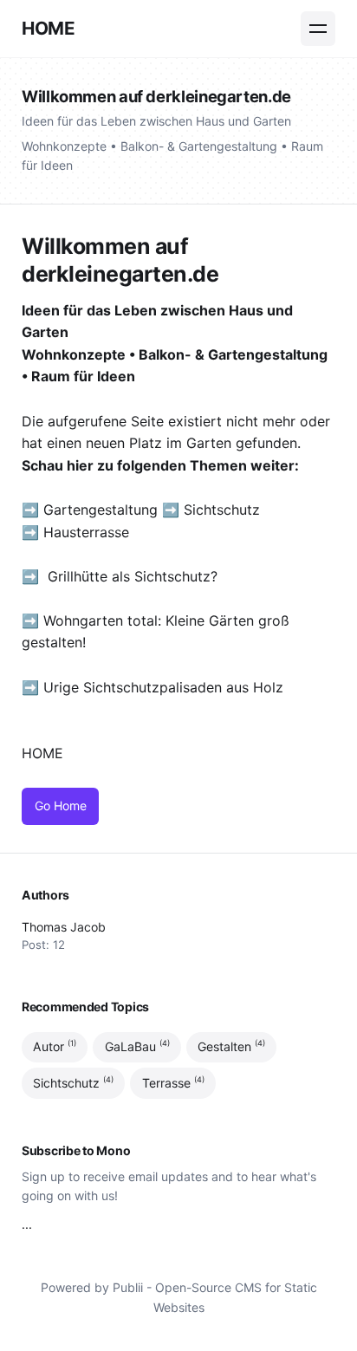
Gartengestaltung (100, 509)
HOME (48, 28)
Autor (54, 1046)
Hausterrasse (88, 532)
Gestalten (231, 1046)
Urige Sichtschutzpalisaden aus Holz (163, 687)
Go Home (61, 805)
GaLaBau (137, 1046)
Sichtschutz (222, 509)
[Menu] (318, 28)
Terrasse (173, 1082)
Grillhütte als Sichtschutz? (132, 576)
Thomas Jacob (64, 926)
